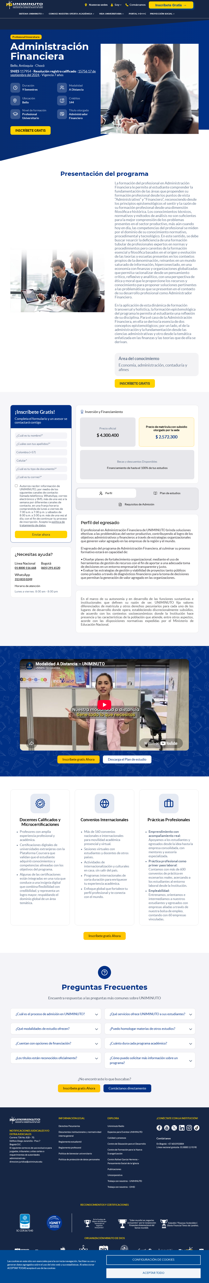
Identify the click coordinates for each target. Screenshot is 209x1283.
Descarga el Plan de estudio (127, 759)
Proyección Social (161, 14)
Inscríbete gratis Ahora (78, 759)
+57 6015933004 (176, 1144)
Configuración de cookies (153, 1259)
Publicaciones (114, 1169)
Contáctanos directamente (127, 1088)
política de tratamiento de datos (42, 523)
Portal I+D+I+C (137, 14)
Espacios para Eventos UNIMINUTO (125, 1132)
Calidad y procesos (117, 1138)
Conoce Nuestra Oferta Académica (70, 14)
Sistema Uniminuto (30, 14)
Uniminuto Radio (116, 1126)
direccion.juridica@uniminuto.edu (26, 1161)
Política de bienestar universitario (75, 1153)
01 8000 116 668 (25, 567)
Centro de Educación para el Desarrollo (127, 1144)
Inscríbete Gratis (168, 5)
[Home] (24, 5)
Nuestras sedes (98, 5)
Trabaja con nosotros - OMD (121, 1187)
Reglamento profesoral (70, 1147)
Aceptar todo (153, 1272)
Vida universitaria (110, 14)
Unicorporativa (115, 1175)
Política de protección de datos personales (79, 1159)
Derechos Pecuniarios (69, 1126)
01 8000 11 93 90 (188, 1147)
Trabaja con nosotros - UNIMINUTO (125, 1181)
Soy (117, 5)
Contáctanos (138, 5)
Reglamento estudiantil (70, 1142)
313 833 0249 (23, 579)
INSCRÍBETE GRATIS (30, 130)
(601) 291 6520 (50, 567)
